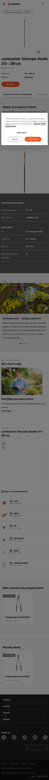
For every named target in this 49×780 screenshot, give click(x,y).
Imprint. (13, 126)
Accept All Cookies (33, 139)
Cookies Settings (21, 132)
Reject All (15, 139)
